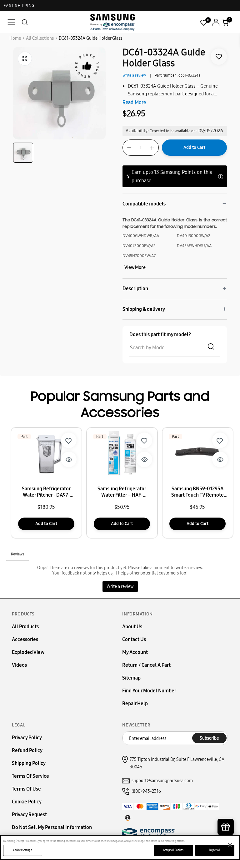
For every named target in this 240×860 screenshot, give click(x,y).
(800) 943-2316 (146, 791)
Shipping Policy (29, 763)
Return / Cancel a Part (146, 665)
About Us (132, 627)
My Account (135, 652)
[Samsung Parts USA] (112, 22)
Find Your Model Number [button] (149, 691)
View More (135, 267)
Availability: (137, 131)
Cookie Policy (27, 802)
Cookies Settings (22, 850)
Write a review (134, 75)
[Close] (230, 845)
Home (15, 38)
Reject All (214, 850)
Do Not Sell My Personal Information (52, 827)
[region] (120, 847)
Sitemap (131, 678)
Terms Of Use (26, 789)
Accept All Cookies (173, 850)
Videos (19, 665)
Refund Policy (27, 750)
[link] (219, 56)
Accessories (25, 639)
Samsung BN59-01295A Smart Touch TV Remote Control (197, 492)
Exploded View (28, 652)
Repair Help (135, 703)
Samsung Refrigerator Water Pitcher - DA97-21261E (46, 492)
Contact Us (134, 639)
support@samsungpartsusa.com (162, 780)
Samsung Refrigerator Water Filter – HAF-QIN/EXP (122, 492)
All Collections (40, 38)
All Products (25, 627)
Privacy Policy (27, 738)
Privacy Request (29, 814)
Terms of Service (30, 776)
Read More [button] (134, 102)
